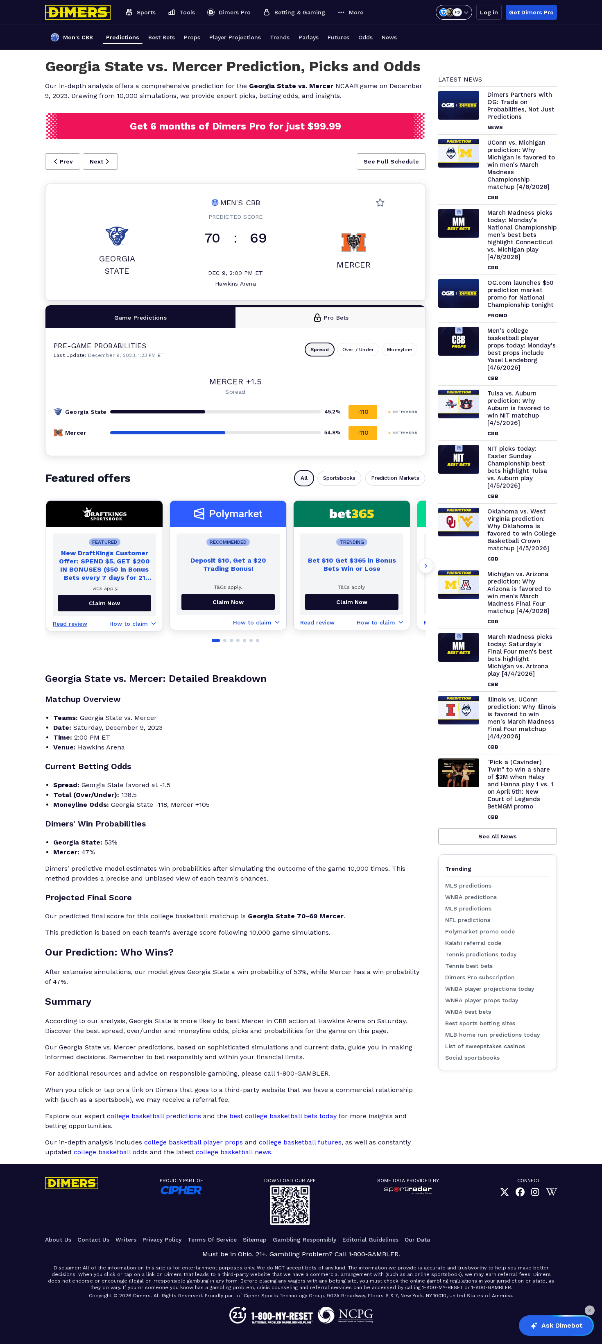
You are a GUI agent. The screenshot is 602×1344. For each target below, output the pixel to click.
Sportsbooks (339, 478)
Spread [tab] (319, 349)
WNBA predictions (471, 897)
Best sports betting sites (480, 1023)
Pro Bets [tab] (336, 317)
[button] (62, 161)
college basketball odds (111, 1152)
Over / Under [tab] (358, 349)
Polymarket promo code (480, 931)
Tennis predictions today (480, 954)
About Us (58, 1239)
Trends (280, 37)
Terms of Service (212, 1239)
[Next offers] (426, 565)
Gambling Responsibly (304, 1239)
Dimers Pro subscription (480, 977)
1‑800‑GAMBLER (373, 1254)
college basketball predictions (154, 1116)
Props (192, 37)
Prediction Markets (395, 478)
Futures (338, 37)
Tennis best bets (469, 966)
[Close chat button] (590, 1310)
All (304, 478)
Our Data (417, 1239)
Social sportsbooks (472, 1057)
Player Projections (235, 37)
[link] (504, 1192)
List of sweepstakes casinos (485, 1046)
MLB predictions (468, 908)
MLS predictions (468, 885)
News (389, 37)
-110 (363, 411)
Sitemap (255, 1239)
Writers (125, 1239)
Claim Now (228, 602)
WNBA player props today (481, 1000)
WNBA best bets (468, 1011)
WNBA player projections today (489, 988)
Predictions (122, 37)
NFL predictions (467, 920)
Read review (70, 623)
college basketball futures (300, 1142)
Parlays (309, 37)
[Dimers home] (78, 12)
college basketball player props (193, 1142)
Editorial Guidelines (370, 1239)
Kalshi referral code (473, 943)
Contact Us (93, 1239)
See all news (497, 836)
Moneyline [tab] (399, 349)
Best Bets (161, 37)
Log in (489, 12)
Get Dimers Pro (531, 12)
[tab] (140, 317)
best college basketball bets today (283, 1116)
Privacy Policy (162, 1239)
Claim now (104, 603)
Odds (365, 37)
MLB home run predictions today (492, 1034)
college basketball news (233, 1152)
